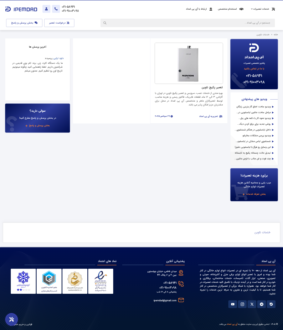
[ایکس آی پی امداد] (252, 304)
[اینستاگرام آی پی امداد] (242, 304)
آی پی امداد (232, 324)
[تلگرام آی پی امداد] (261, 304)
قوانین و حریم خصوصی (21, 324)
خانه (276, 34)
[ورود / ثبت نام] (46, 9)
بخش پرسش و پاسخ (22, 23)
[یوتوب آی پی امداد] (232, 304)
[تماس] (56, 9)
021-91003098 (254, 82)
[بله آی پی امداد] (271, 304)
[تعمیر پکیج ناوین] (189, 63)
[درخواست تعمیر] (11, 319)
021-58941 (254, 76)
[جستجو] (105, 23)
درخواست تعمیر (57, 23)
